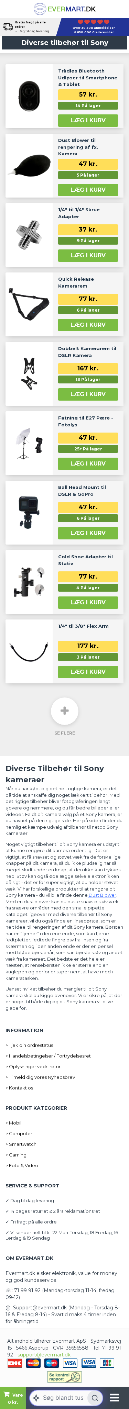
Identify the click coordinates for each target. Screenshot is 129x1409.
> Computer (19, 1133)
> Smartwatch (21, 1144)
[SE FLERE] (64, 711)
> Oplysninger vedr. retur (33, 1066)
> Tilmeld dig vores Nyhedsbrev (40, 1077)
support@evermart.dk (44, 1355)
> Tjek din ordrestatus (29, 1045)
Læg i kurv (88, 120)
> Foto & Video (22, 1165)
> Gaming (16, 1155)
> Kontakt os (19, 1088)
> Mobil (13, 1123)
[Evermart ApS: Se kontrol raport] (64, 1376)
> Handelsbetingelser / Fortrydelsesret (48, 1056)
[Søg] (95, 1398)
